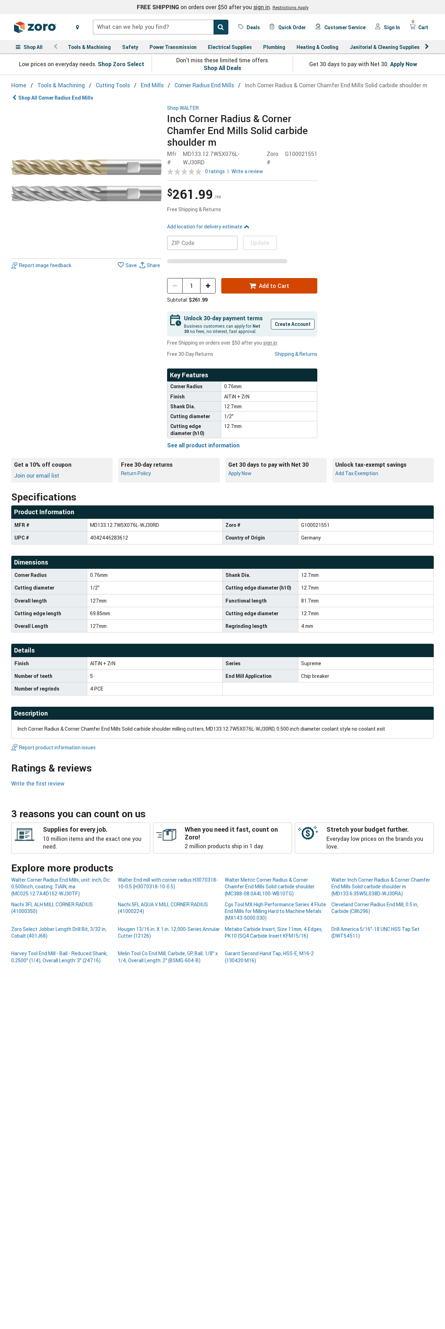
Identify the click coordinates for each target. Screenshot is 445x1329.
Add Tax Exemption (356, 473)
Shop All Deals (222, 68)
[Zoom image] (86, 180)
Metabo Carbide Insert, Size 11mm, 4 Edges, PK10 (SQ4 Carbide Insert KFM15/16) (274, 932)
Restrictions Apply (291, 7)
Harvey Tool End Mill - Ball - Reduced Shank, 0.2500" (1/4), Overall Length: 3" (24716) (59, 956)
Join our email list (36, 475)
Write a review (247, 171)
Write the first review (37, 783)
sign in (261, 7)
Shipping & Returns (296, 354)
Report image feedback (45, 265)
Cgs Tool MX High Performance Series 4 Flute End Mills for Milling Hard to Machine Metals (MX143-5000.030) (275, 911)
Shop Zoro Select (121, 64)
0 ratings (215, 171)
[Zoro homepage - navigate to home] (35, 27)
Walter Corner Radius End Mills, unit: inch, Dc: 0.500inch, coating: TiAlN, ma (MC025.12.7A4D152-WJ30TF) (60, 886)
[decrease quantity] (175, 286)
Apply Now (403, 64)
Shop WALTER (183, 108)
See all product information (203, 445)
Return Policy (136, 473)
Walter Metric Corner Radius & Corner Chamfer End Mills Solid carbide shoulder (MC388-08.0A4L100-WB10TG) (270, 886)
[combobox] (160, 27)
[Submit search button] (221, 27)
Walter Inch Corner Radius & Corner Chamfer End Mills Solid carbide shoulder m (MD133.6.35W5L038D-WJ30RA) (380, 886)
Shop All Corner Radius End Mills (55, 97)
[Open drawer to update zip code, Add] (77, 27)
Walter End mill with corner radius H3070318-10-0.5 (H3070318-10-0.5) (168, 883)
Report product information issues (57, 747)
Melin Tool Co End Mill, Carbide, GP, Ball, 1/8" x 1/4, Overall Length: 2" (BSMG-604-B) (168, 956)
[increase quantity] (208, 286)
